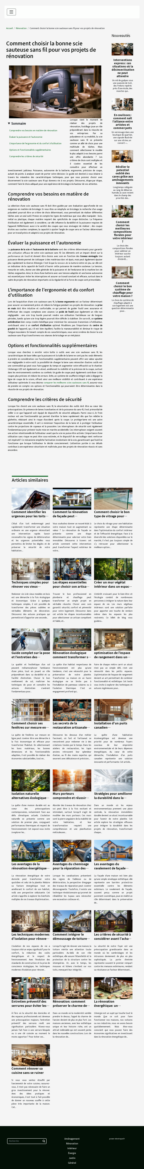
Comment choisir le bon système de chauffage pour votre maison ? (123, 289)
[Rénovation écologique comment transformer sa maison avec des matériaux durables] (72, 639)
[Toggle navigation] (11, 12)
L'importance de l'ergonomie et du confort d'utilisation (35, 143)
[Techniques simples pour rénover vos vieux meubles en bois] (31, 569)
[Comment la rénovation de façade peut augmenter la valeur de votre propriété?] (72, 499)
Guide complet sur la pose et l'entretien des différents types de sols (31, 657)
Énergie (72, 1153)
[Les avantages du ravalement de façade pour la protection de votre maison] (113, 851)
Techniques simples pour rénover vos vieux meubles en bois (30, 586)
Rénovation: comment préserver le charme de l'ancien (70, 1005)
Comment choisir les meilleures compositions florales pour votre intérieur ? (123, 231)
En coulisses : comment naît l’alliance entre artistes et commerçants (122, 121)
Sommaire (18, 123)
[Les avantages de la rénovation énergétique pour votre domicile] (31, 851)
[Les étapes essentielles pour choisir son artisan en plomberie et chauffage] (72, 569)
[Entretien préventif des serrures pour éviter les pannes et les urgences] (31, 988)
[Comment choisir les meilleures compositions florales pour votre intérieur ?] (122, 211)
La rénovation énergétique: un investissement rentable (112, 1005)
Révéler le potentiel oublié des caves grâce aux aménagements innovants (122, 175)
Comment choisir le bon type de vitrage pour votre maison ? (112, 516)
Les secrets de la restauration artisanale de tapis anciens (70, 727)
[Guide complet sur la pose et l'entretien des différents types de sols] (31, 639)
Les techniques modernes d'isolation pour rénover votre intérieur (31, 938)
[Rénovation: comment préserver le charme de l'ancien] (72, 988)
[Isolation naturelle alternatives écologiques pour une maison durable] (31, 780)
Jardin (72, 1158)
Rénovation (21, 28)
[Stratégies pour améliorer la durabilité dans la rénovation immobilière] (113, 780)
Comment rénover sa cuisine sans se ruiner (28, 1070)
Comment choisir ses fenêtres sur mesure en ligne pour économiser (29, 727)
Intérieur (72, 1148)
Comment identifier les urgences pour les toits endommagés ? (29, 516)
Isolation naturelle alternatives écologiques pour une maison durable (30, 797)
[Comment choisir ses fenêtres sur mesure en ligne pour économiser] (31, 710)
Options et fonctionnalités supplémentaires (30, 150)
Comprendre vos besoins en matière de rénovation (33, 130)
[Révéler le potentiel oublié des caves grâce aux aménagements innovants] (122, 156)
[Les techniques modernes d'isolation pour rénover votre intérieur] (31, 921)
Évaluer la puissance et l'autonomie (25, 137)
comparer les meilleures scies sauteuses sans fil (66, 383)
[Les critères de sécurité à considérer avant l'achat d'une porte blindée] (113, 921)
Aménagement (72, 1138)
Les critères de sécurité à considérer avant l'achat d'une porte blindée (112, 938)
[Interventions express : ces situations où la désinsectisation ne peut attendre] (122, 49)
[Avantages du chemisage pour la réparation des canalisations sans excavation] (72, 851)
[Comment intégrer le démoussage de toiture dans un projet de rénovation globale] (72, 921)
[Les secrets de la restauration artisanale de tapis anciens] (72, 710)
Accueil (9, 28)
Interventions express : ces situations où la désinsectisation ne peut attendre (123, 68)
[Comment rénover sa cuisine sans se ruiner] (31, 1055)
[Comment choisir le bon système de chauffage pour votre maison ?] (122, 272)
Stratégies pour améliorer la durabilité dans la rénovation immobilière (113, 797)
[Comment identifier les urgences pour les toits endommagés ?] (31, 499)
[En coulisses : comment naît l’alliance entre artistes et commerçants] (122, 104)
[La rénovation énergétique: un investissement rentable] (113, 988)
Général (72, 1162)
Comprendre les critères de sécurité (26, 156)
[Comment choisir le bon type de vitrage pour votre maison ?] (113, 499)
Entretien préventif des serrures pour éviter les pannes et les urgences (29, 1005)
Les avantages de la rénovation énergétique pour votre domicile (29, 868)
